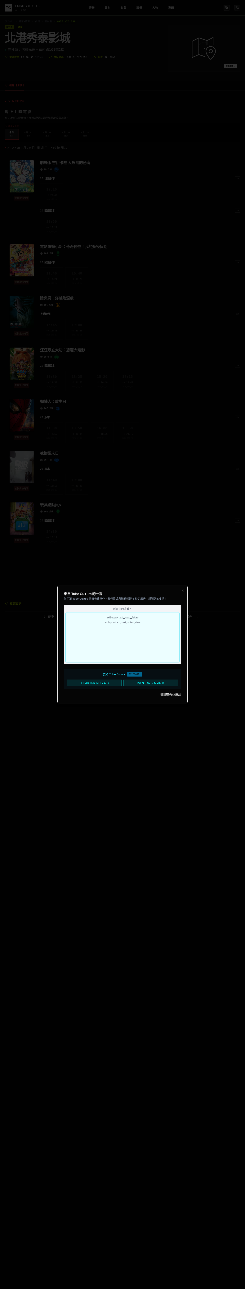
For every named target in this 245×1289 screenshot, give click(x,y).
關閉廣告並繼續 (170, 695)
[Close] (182, 590)
